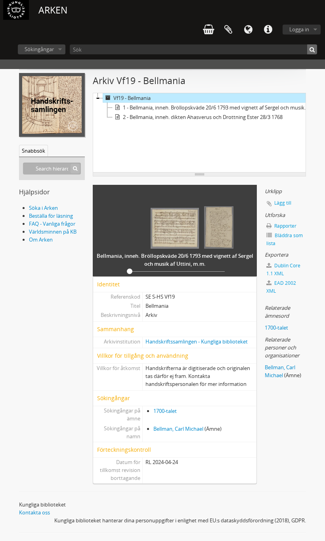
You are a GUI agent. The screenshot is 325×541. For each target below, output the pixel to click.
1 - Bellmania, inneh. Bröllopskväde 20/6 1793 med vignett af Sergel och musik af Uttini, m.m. (216, 107)
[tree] (199, 133)
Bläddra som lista (284, 239)
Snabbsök (33, 150)
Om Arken (41, 239)
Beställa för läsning (51, 215)
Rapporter (284, 226)
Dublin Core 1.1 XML (283, 269)
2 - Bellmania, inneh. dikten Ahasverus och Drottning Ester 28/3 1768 (203, 117)
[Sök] (312, 49)
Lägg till (282, 203)
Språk (248, 30)
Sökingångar (39, 49)
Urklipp (228, 30)
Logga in (299, 29)
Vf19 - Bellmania (132, 98)
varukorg (208, 30)
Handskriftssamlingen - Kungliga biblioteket (196, 341)
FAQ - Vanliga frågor (52, 223)
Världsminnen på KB (52, 231)
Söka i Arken (43, 207)
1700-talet (165, 410)
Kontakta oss (34, 512)
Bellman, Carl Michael (178, 428)
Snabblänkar (268, 30)
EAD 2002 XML (281, 287)
